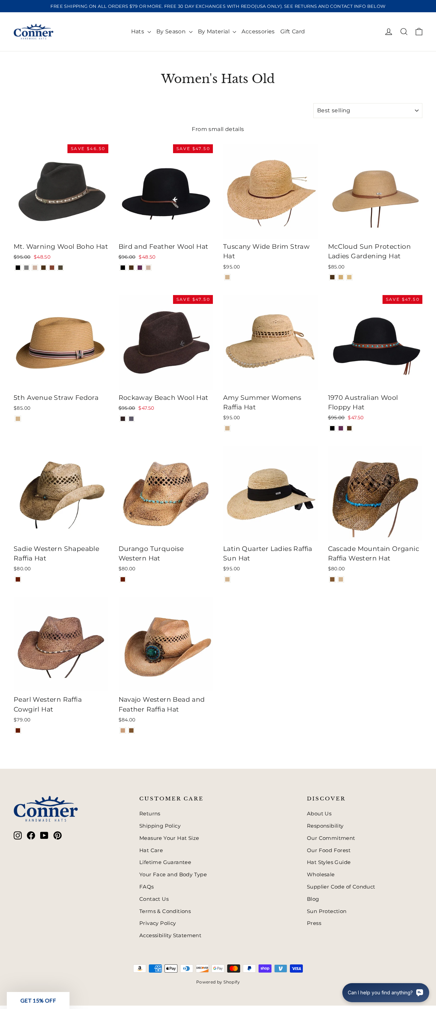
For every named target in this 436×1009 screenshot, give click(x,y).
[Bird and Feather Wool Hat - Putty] (148, 268)
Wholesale (321, 875)
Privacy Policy (157, 923)
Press (314, 923)
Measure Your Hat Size (169, 838)
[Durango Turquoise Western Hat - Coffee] (123, 579)
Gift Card (292, 31)
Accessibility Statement (170, 935)
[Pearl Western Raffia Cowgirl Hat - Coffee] (18, 730)
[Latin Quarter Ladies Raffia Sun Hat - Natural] (227, 579)
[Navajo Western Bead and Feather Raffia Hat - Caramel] (123, 730)
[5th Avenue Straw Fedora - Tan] (18, 419)
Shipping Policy (160, 826)
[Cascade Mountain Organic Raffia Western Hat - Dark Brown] (332, 579)
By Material (214, 31)
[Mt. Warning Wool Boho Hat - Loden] (60, 268)
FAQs (146, 887)
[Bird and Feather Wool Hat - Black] (123, 268)
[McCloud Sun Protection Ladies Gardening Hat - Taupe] (349, 277)
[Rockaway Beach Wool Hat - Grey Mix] (131, 419)
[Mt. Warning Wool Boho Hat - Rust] (52, 268)
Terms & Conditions (165, 911)
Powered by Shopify (218, 981)
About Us (319, 814)
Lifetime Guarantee (165, 862)
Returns (149, 814)
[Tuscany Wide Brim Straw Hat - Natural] (227, 277)
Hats (138, 31)
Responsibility (325, 826)
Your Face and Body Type (173, 875)
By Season (171, 31)
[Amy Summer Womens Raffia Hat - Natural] (227, 428)
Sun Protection (327, 911)
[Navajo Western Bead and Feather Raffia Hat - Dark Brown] (131, 730)
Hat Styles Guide (329, 862)
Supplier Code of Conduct (341, 887)
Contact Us (154, 899)
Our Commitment (331, 838)
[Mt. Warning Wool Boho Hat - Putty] (35, 268)
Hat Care (151, 850)
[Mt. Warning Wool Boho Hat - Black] (18, 268)
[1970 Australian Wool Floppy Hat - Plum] (341, 428)
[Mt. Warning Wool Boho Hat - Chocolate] (43, 268)
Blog (313, 899)
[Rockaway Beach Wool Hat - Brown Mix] (123, 419)
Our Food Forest (329, 850)
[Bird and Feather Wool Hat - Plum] (140, 268)
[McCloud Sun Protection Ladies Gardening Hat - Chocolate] (332, 277)
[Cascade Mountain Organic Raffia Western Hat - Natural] (341, 579)
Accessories (258, 31)
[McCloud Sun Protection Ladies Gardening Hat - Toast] (341, 277)
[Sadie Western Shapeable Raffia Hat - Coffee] (18, 579)
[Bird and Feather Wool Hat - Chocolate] (131, 268)
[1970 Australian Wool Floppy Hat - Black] (332, 428)
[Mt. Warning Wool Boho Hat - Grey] (26, 268)
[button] (38, 1000)
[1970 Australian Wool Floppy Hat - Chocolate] (349, 428)
